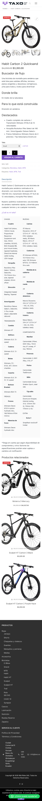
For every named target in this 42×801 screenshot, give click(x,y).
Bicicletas (13, 168)
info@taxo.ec (35, 754)
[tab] (7, 179)
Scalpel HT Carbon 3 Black (21, 553)
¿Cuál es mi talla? (9, 212)
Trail (19, 172)
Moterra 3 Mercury (21, 501)
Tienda (4, 8)
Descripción (7, 179)
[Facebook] (20, 784)
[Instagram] (22, 784)
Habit (20, 168)
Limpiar (25, 146)
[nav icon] (36, 3)
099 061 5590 (23, 754)
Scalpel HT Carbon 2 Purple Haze (21, 603)
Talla (3, 142)
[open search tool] (30, 3)
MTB (24, 168)
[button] (24, 796)
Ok (21, 798)
